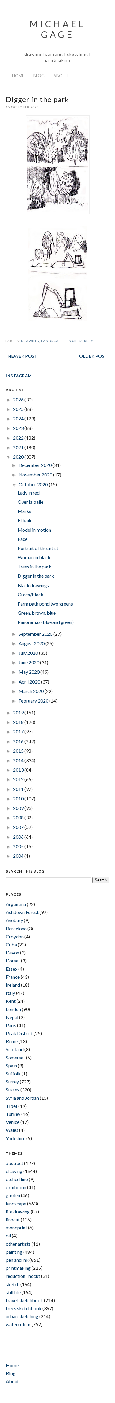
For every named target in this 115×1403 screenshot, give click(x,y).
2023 (18, 428)
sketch (12, 1284)
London (13, 1009)
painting (14, 1252)
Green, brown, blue (37, 613)
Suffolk (13, 1073)
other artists (18, 1244)
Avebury (14, 920)
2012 (18, 779)
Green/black (30, 594)
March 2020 (32, 691)
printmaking (18, 1268)
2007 (18, 827)
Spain (11, 1065)
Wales (12, 1130)
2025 (18, 409)
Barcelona (16, 928)
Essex (11, 969)
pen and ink (17, 1260)
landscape (52, 341)
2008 (18, 817)
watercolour (18, 1324)
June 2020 (29, 662)
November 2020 (36, 474)
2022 (18, 438)
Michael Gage (57, 29)
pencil (71, 341)
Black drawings (33, 585)
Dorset (13, 960)
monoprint (16, 1227)
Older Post (93, 356)
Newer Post (22, 356)
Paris (11, 1025)
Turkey (13, 1114)
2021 (18, 447)
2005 (18, 846)
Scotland (15, 1049)
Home (18, 75)
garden (13, 1195)
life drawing (18, 1211)
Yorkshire (15, 1138)
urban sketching (22, 1316)
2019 (18, 712)
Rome (12, 1041)
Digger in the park (36, 576)
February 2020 (34, 700)
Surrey (86, 341)
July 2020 (29, 653)
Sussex (12, 1089)
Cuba (11, 944)
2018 (18, 722)
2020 (18, 457)
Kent (11, 1001)
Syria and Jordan (22, 1098)
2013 (18, 770)
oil (8, 1235)
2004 (18, 856)
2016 (18, 741)
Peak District (19, 1033)
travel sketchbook (24, 1300)
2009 (18, 808)
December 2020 (35, 465)
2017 (18, 731)
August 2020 (32, 643)
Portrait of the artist (38, 548)
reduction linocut (23, 1276)
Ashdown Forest (22, 912)
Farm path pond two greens (45, 603)
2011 (18, 789)
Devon (12, 952)
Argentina (16, 904)
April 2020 (30, 681)
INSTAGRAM (19, 376)
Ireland (13, 985)
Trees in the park (34, 566)
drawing (30, 341)
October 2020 (34, 484)
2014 (18, 760)
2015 (18, 751)
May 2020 (29, 672)
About (60, 75)
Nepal (12, 1017)
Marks (24, 511)
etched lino (17, 1179)
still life (13, 1292)
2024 (18, 418)
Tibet (11, 1106)
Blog (39, 75)
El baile (25, 520)
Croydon (15, 936)
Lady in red (29, 492)
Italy (10, 993)
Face (22, 539)
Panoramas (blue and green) (46, 622)
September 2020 (36, 634)
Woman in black (34, 557)
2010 (18, 798)
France (13, 977)
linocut (13, 1219)
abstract (14, 1163)
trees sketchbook (24, 1308)
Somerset (15, 1057)
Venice (12, 1122)
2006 (18, 837)
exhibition (16, 1187)
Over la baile (30, 502)
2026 (18, 399)
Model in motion (34, 530)
